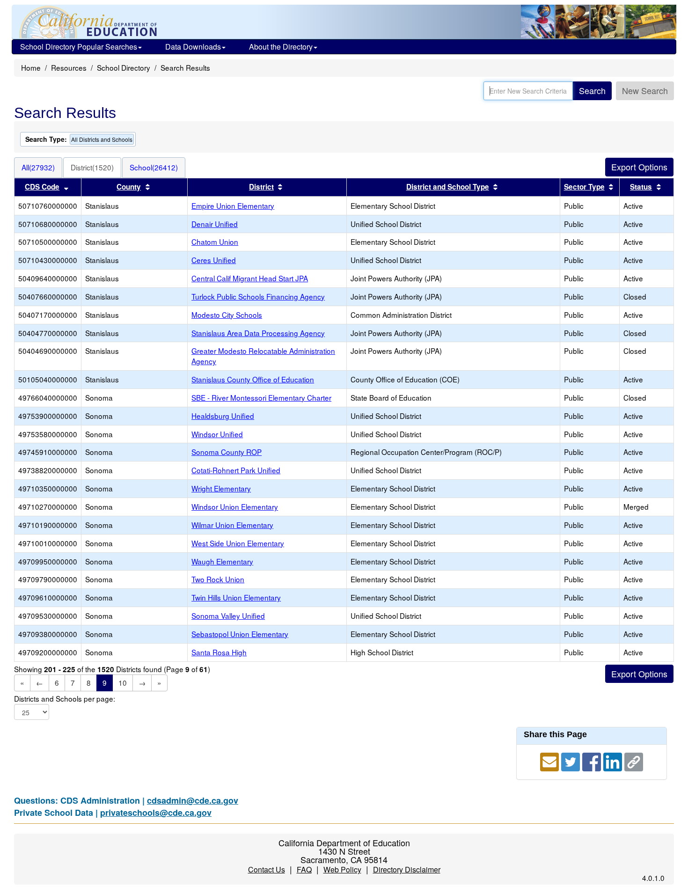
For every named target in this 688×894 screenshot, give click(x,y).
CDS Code (42, 187)
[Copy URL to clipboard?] (633, 761)
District (261, 187)
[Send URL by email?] (550, 761)
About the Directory (281, 46)
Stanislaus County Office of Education (252, 379)
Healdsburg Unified (222, 415)
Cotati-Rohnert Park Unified (235, 470)
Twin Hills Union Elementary (236, 597)
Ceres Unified (213, 260)
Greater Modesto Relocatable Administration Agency (263, 355)
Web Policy (342, 869)
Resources (69, 67)
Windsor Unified (217, 434)
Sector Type (584, 187)
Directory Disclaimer (406, 869)
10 (122, 682)
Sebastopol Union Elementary (239, 634)
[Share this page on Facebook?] (592, 761)
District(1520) (92, 167)
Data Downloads (193, 46)
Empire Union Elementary (232, 205)
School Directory (123, 67)
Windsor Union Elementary (234, 506)
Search (592, 90)
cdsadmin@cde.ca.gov (192, 800)
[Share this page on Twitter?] (571, 761)
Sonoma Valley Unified (228, 615)
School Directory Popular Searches (78, 46)
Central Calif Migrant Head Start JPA (249, 278)
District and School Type (447, 187)
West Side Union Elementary (237, 543)
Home (31, 67)
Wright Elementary (221, 488)
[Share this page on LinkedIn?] (613, 761)
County (129, 187)
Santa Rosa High (219, 652)
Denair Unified (214, 224)
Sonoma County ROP (226, 452)
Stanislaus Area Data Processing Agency (258, 333)
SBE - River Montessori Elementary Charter (261, 397)
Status (641, 187)
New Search (645, 90)
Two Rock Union (217, 579)
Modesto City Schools (226, 314)
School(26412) (154, 167)
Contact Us (266, 869)
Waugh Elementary (222, 561)
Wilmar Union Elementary (232, 525)
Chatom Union (214, 241)
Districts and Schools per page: (64, 698)
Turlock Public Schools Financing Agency (258, 296)
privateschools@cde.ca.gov (156, 812)
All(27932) (38, 167)
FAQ (304, 869)
